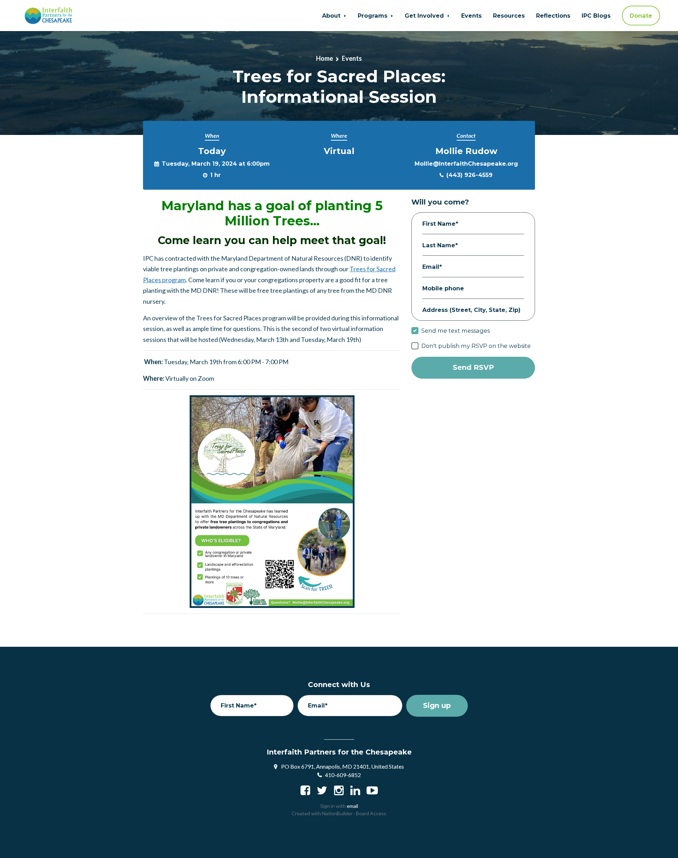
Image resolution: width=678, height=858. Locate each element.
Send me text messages (455, 330)
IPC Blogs (596, 15)
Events (471, 15)
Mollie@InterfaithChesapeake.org (466, 163)
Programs (373, 15)
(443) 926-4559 (469, 174)
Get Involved (425, 15)
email (352, 806)
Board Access (371, 813)
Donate (641, 15)
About (332, 15)
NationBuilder (337, 813)
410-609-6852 (343, 774)
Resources (509, 15)
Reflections (553, 15)
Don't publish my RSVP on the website (476, 345)
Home (324, 58)
